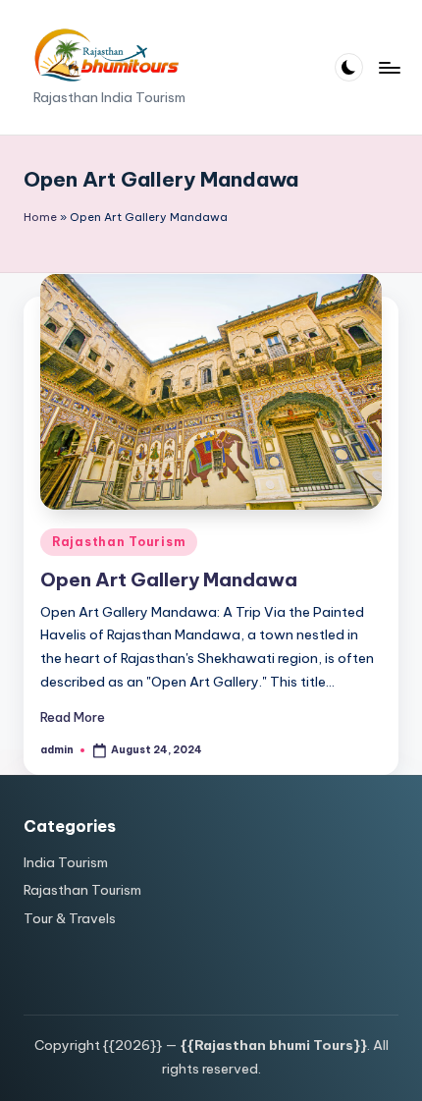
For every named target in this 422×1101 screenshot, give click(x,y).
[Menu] (388, 67)
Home (40, 217)
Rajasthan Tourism (118, 541)
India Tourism (66, 862)
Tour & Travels (70, 918)
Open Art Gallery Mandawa (168, 579)
